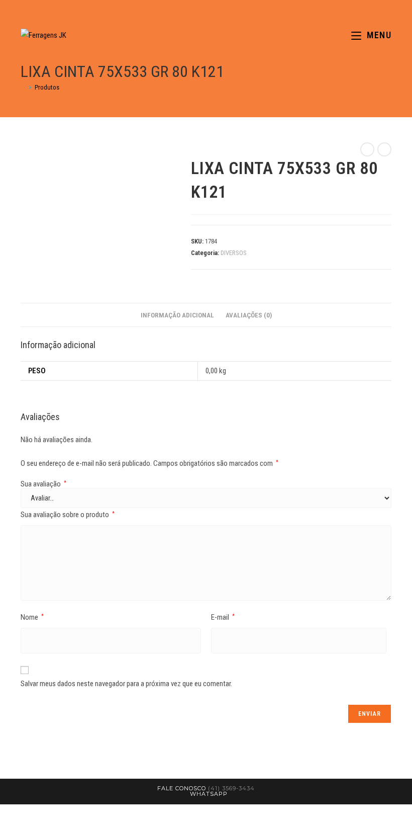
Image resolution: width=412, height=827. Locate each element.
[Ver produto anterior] (367, 149)
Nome (32, 617)
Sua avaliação (43, 484)
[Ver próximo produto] (384, 149)
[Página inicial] (23, 87)
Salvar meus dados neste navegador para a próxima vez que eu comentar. (126, 683)
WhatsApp (209, 793)
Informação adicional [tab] (177, 315)
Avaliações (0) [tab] (249, 315)
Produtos (47, 87)
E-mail (223, 617)
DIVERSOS (234, 253)
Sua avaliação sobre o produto (68, 514)
